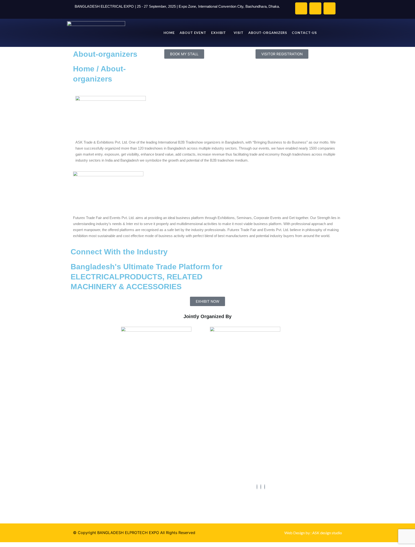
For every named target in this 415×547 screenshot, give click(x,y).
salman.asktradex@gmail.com (282, 439)
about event (193, 33)
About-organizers (267, 33)
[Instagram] (264, 486)
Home (169, 33)
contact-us (304, 33)
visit (239, 33)
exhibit (218, 33)
